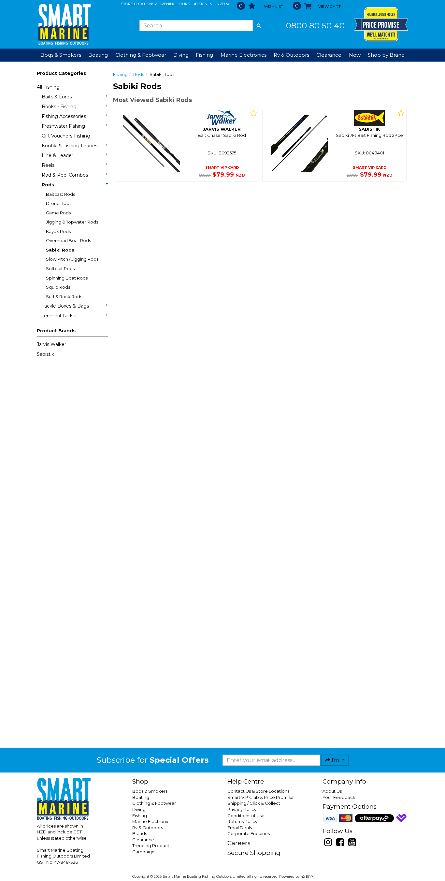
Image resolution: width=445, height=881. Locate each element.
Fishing (120, 74)
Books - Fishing (59, 106)
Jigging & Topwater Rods (72, 221)
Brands (139, 833)
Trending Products (151, 845)
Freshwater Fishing (63, 126)
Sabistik (45, 354)
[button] (203, 4)
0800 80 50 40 (315, 25)
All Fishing (48, 87)
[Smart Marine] (64, 24)
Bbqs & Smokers (60, 55)
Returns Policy (242, 821)
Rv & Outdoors (147, 827)
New (355, 55)
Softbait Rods (60, 268)
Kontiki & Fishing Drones (69, 146)
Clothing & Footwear (154, 803)
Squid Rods (58, 287)
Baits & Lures (57, 97)
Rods (48, 185)
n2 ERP (307, 876)
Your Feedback (339, 797)
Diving (139, 809)
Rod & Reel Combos (65, 175)
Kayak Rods (58, 231)
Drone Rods (58, 203)
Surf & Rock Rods (64, 296)
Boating (140, 797)
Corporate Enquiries (248, 833)
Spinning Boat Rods (67, 278)
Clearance (328, 55)
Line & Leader (57, 155)
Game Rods (58, 212)
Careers (239, 843)
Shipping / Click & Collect (253, 803)
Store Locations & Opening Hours (155, 4)
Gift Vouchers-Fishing (66, 136)
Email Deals (239, 827)
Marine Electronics (151, 821)
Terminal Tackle (59, 316)
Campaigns (144, 851)
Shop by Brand (386, 55)
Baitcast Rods (60, 194)
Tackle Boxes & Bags (65, 306)
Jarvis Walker (51, 344)
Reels (48, 165)
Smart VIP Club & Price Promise (260, 797)
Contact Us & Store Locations (258, 791)
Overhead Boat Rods (68, 240)
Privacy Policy (241, 809)
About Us (332, 791)
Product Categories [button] (61, 73)
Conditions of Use (246, 815)
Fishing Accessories (64, 116)
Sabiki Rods (60, 250)
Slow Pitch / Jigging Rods (72, 259)
